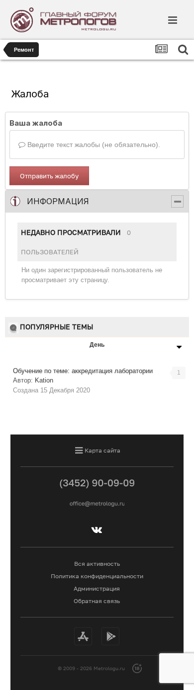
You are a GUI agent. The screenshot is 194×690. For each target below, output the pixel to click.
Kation (44, 380)
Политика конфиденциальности (97, 576)
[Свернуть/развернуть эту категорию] (177, 201)
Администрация (97, 588)
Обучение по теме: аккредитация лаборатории (83, 371)
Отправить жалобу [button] (49, 176)
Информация (58, 201)
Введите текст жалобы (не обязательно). (92, 145)
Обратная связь (97, 601)
